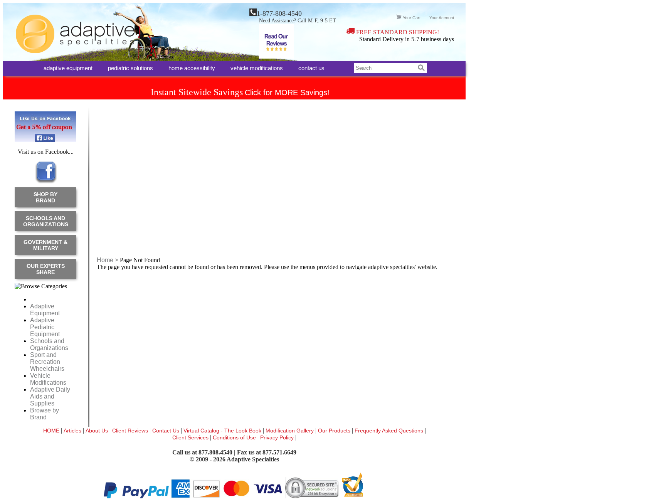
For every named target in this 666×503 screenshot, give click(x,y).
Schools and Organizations (45, 221)
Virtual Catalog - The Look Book (223, 430)
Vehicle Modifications (48, 379)
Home (105, 260)
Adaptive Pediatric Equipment (45, 327)
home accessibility (191, 67)
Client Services (191, 437)
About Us (97, 430)
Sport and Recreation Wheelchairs (47, 362)
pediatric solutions (130, 67)
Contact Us (166, 430)
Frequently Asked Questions (390, 430)
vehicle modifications (256, 67)
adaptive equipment (68, 67)
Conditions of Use (234, 437)
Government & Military (45, 245)
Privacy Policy (277, 437)
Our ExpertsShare (46, 269)
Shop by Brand (45, 197)
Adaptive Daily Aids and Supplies (50, 396)
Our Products (335, 430)
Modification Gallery (290, 430)
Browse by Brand (44, 414)
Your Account (441, 17)
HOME (52, 430)
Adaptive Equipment (45, 309)
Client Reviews (131, 430)
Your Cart (411, 17)
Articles (73, 430)
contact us (311, 67)
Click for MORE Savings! (287, 92)
